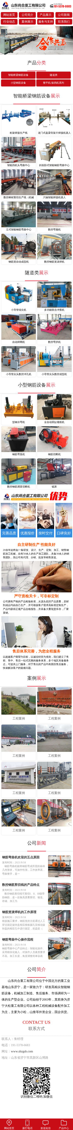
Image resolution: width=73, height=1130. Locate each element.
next (68, 41)
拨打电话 (27, 1128)
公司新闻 (64, 14)
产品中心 (64, 1128)
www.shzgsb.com (22, 1051)
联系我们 (64, 21)
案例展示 (27, 21)
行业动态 (9, 21)
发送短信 (45, 1128)
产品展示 (45, 14)
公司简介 (27, 14)
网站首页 (9, 14)
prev (5, 41)
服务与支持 (45, 21)
